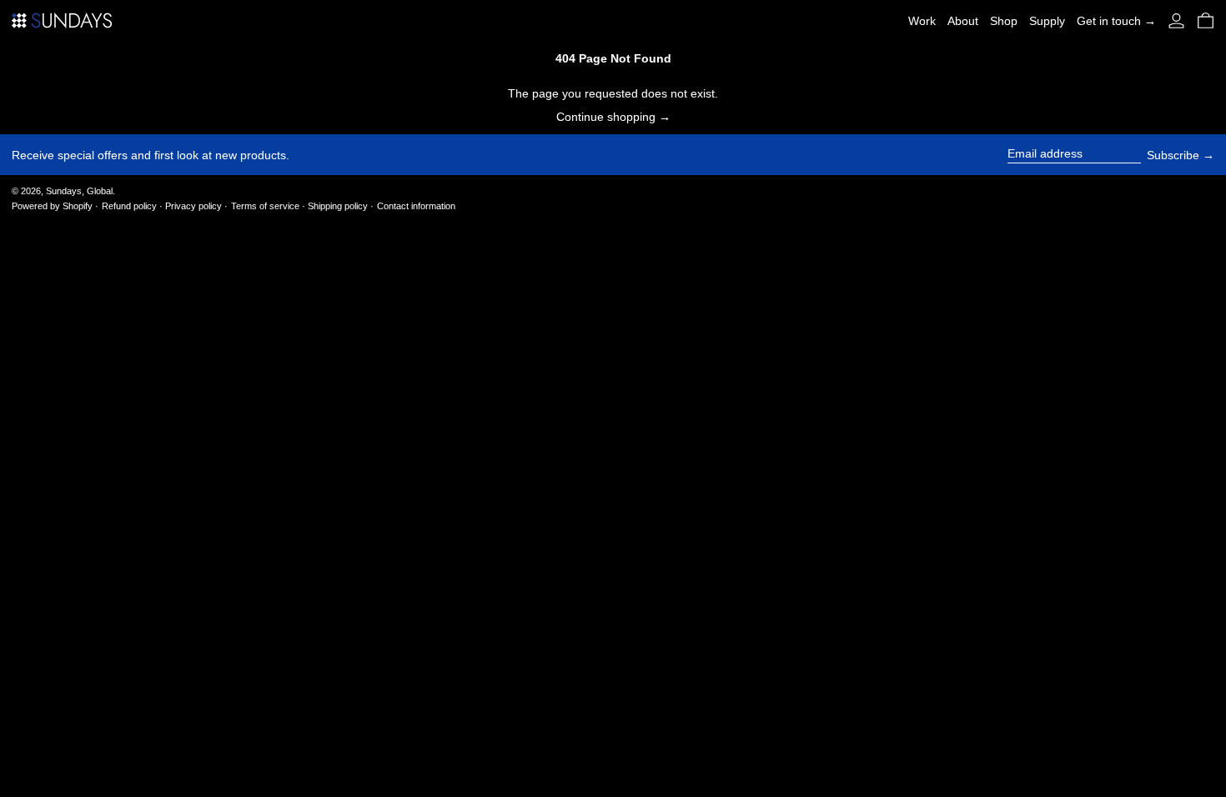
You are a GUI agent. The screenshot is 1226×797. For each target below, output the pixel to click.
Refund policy (129, 206)
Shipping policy (338, 206)
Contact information (416, 206)
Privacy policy (193, 206)
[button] (1205, 20)
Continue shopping (606, 117)
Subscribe (1173, 155)
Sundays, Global (79, 191)
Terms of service (265, 206)
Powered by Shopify (52, 206)
